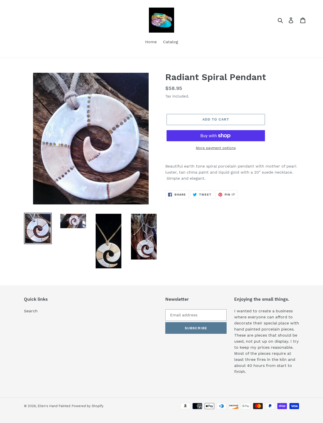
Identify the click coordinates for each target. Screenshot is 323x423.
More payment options (216, 148)
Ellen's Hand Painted (54, 406)
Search (31, 311)
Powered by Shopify (87, 406)
